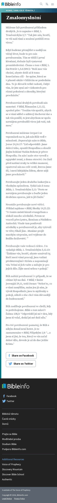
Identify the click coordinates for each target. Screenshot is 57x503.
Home (9, 10)
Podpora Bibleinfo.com (14, 449)
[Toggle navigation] (52, 4)
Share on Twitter (23, 363)
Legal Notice (7, 498)
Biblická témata (23, 10)
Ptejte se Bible (9, 434)
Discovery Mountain (12, 469)
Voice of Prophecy (11, 464)
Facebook (11, 396)
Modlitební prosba (11, 439)
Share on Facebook (23, 355)
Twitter (10, 401)
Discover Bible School (13, 474)
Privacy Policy (19, 498)
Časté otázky (9, 418)
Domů (5, 423)
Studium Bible (9, 444)
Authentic (7, 479)
